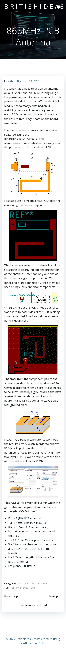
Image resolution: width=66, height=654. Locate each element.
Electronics (24, 583)
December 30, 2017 (28, 81)
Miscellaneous (39, 583)
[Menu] (59, 6)
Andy (10, 81)
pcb (33, 587)
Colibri (43, 643)
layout (26, 587)
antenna (16, 587)
